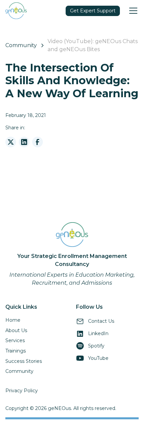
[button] (132, 11)
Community (19, 371)
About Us (16, 330)
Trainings (15, 351)
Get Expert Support (93, 11)
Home (12, 320)
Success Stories (23, 361)
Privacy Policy (21, 391)
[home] (16, 10)
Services (15, 340)
